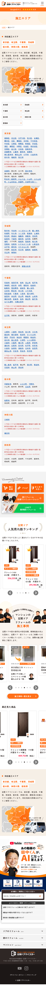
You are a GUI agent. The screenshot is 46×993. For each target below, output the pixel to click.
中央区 (7, 143)
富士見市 (14, 340)
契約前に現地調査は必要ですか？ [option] (13, 918)
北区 (13, 141)
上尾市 (27, 343)
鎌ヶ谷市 (30, 288)
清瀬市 (29, 152)
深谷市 (20, 367)
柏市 (21, 282)
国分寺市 (28, 171)
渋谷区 (34, 143)
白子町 (7, 315)
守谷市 (14, 230)
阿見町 (7, 236)
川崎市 (7, 419)
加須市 (14, 348)
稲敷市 (20, 236)
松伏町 (22, 334)
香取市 (26, 285)
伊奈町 (34, 343)
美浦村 (14, 236)
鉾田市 (14, 249)
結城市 (20, 241)
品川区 (14, 149)
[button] (10, 592)
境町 (6, 241)
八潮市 (14, 332)
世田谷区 (33, 146)
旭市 (21, 299)
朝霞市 (26, 337)
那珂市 (14, 247)
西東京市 (28, 149)
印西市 (7, 282)
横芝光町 (7, 299)
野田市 (14, 291)
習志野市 (14, 288)
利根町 (7, 233)
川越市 (7, 343)
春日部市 (14, 334)
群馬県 (5, 123)
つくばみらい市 (24, 230)
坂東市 (7, 239)
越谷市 (7, 334)
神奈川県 (28, 117)
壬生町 (27, 386)
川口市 (34, 332)
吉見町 (34, 348)
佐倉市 (33, 285)
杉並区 (26, 146)
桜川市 (34, 241)
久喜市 (7, 348)
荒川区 (29, 138)
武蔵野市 (7, 152)
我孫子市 (14, 282)
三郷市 (7, 332)
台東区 (36, 138)
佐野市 (7, 400)
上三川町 (23, 384)
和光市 (19, 337)
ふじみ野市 (31, 340)
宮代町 (20, 345)
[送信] (40, 896)
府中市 (7, 157)
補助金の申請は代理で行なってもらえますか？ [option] (18, 912)
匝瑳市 (15, 299)
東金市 (27, 296)
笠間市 (7, 244)
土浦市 (36, 233)
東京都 (5, 105)
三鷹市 (15, 152)
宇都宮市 (7, 384)
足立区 (14, 138)
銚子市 (34, 299)
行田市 (15, 351)
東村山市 (18, 154)
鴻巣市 (20, 348)
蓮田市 (7, 345)
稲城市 (14, 157)
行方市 (20, 249)
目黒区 (7, 149)
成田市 (14, 285)
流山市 (27, 282)
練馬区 (12, 146)
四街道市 (7, 293)
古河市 (27, 239)
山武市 (34, 296)
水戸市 (7, 247)
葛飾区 (7, 138)
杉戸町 (27, 345)
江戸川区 (21, 138)
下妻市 (14, 239)
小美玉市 (35, 244)
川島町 (14, 343)
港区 (6, 146)
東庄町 (27, 299)
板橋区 (20, 143)
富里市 (7, 296)
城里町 (34, 249)
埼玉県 (27, 111)
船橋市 (7, 288)
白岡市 (14, 345)
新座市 (33, 337)
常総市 (29, 233)
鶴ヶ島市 (7, 364)
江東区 (14, 143)
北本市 (27, 348)
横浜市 (7, 433)
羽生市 (22, 351)
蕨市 (6, 337)
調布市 (22, 152)
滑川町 (29, 364)
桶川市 (20, 343)
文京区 (26, 141)
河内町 (34, 236)
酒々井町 (30, 293)
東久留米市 (8, 154)
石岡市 (14, 244)
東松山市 (7, 351)
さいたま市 (31, 334)
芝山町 (20, 296)
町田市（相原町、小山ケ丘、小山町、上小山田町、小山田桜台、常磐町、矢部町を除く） (22, 180)
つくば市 (21, 233)
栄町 (20, 285)
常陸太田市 (26, 266)
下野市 (31, 384)
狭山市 (14, 367)
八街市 (22, 293)
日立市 (7, 252)
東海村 (14, 252)
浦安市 (22, 288)
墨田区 (7, 141)
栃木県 (5, 117)
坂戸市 (15, 364)
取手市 (7, 230)
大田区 (20, 149)
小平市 (26, 154)
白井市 (7, 291)
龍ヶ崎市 (35, 230)
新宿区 (27, 143)
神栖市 (27, 236)
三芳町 (22, 340)
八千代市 (28, 291)
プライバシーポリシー (17, 975)
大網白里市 (19, 302)
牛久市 (14, 233)
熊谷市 (36, 364)
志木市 (7, 340)
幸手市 (34, 345)
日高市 (7, 367)
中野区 (19, 146)
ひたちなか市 (23, 247)
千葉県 (5, 111)
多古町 (14, 296)
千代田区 (33, 141)
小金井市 (33, 154)
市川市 (20, 291)
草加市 (20, 332)
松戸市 (34, 282)
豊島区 (19, 141)
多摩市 (7, 171)
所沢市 (29, 351)
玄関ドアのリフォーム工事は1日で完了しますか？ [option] (19, 907)
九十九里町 (8, 302)
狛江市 (20, 157)
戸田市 (12, 337)
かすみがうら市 (24, 244)
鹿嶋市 (27, 249)
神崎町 (7, 285)
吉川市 (27, 332)
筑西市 (27, 241)
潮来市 (20, 239)
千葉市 (15, 293)
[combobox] (23, 896)
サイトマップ (31, 975)
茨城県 (27, 105)
